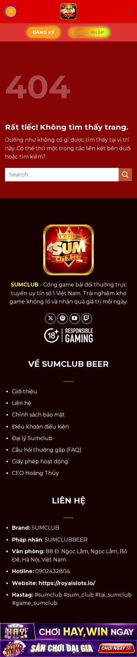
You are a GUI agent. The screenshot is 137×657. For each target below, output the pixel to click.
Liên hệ (21, 403)
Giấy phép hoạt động (40, 461)
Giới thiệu (24, 391)
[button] (11, 11)
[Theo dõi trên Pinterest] (62, 318)
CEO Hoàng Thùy (35, 473)
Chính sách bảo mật (38, 415)
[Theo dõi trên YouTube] (74, 318)
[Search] (129, 11)
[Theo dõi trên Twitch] (86, 318)
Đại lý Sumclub (32, 438)
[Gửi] (125, 174)
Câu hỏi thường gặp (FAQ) (46, 450)
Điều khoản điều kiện (40, 427)
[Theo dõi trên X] (50, 318)
